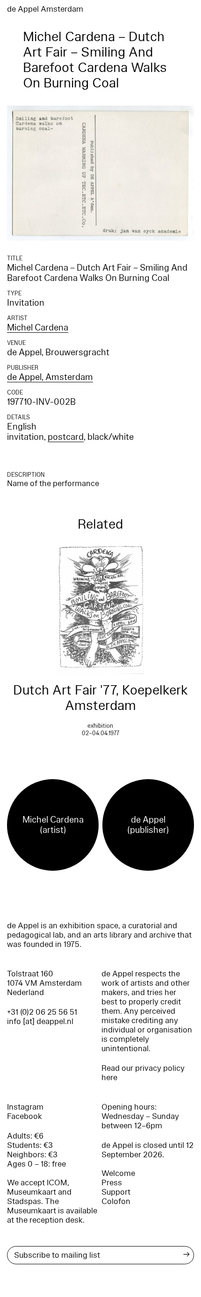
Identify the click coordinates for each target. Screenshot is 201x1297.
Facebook (24, 1116)
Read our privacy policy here (143, 1073)
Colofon (115, 1201)
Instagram (25, 1107)
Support (115, 1192)
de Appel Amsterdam (45, 9)
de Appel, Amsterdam (50, 377)
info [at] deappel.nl (40, 1021)
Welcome (118, 1173)
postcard (66, 437)
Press (111, 1182)
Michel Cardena (37, 328)
